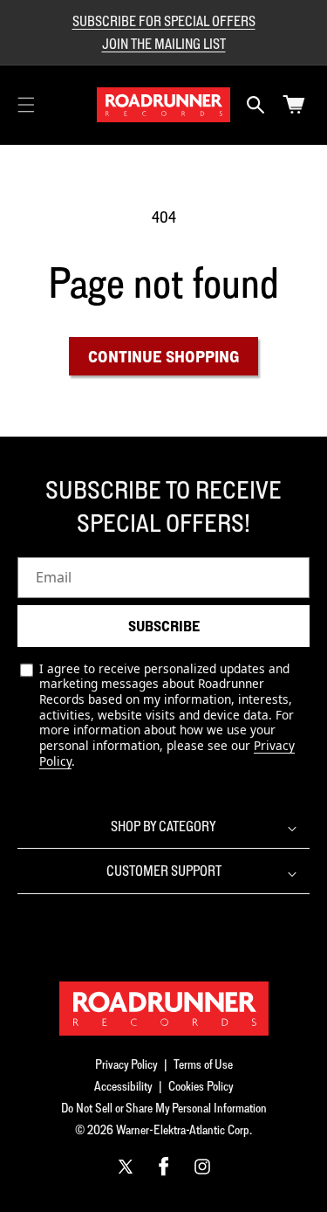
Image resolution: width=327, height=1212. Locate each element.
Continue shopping (163, 356)
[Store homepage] (164, 1008)
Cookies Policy (201, 1085)
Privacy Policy (126, 1064)
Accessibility (123, 1085)
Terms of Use (203, 1064)
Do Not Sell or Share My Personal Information (164, 1107)
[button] (26, 105)
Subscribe (164, 626)
